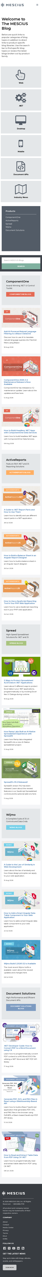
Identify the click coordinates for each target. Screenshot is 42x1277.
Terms (5, 1233)
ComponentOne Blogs (20, 294)
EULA (5, 1236)
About (5, 1222)
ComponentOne (13, 217)
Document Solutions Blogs (21, 1007)
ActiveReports (12, 221)
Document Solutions (15, 230)
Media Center (8, 1227)
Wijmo (8, 227)
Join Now (9, 1267)
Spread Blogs (16, 643)
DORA (5, 1239)
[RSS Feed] (23, 1248)
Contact (6, 1225)
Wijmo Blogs (16, 827)
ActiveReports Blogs (20, 472)
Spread (9, 224)
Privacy (6, 1230)
